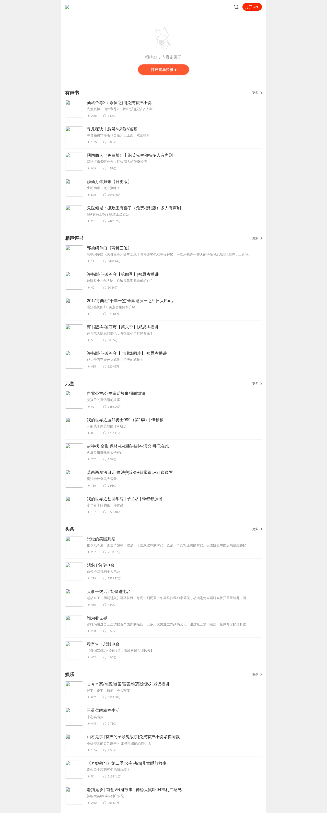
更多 (255, 93)
